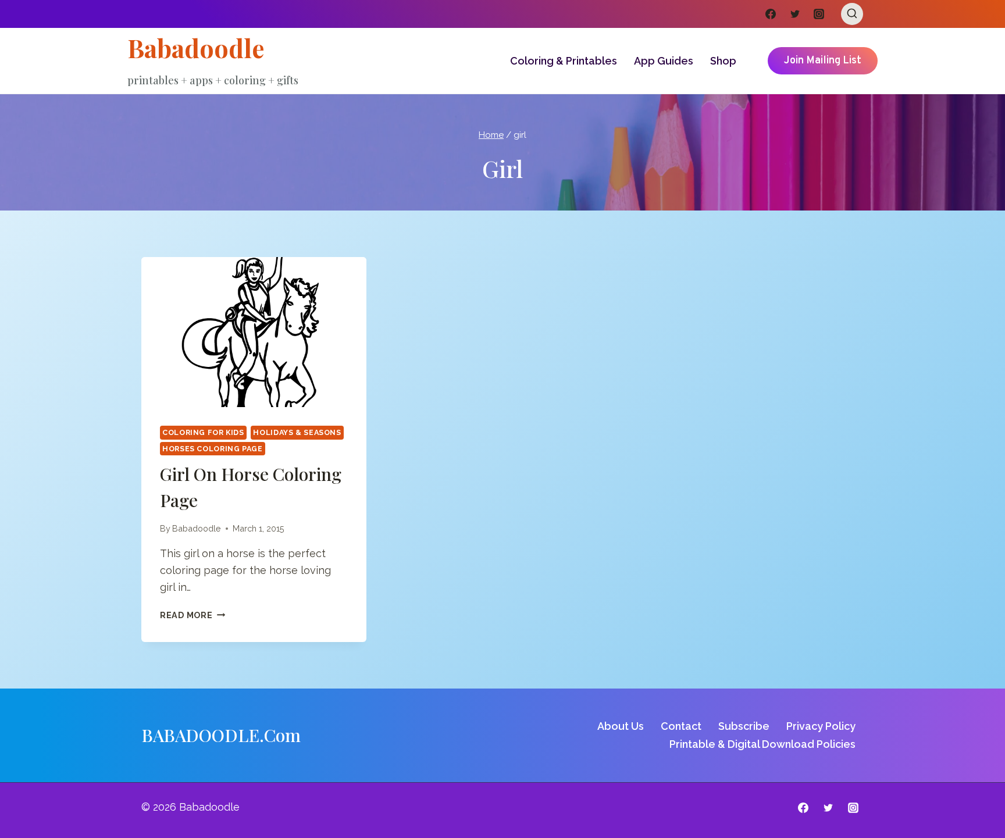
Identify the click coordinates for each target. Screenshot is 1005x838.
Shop (723, 61)
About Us (620, 726)
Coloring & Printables (563, 61)
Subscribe (743, 726)
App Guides (663, 61)
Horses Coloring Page (212, 448)
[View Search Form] (852, 14)
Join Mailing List (822, 60)
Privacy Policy (821, 726)
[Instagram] (818, 13)
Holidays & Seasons (297, 432)
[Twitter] (795, 13)
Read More (192, 615)
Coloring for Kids (203, 432)
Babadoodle (196, 528)
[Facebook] (770, 13)
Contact (681, 726)
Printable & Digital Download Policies (762, 744)
